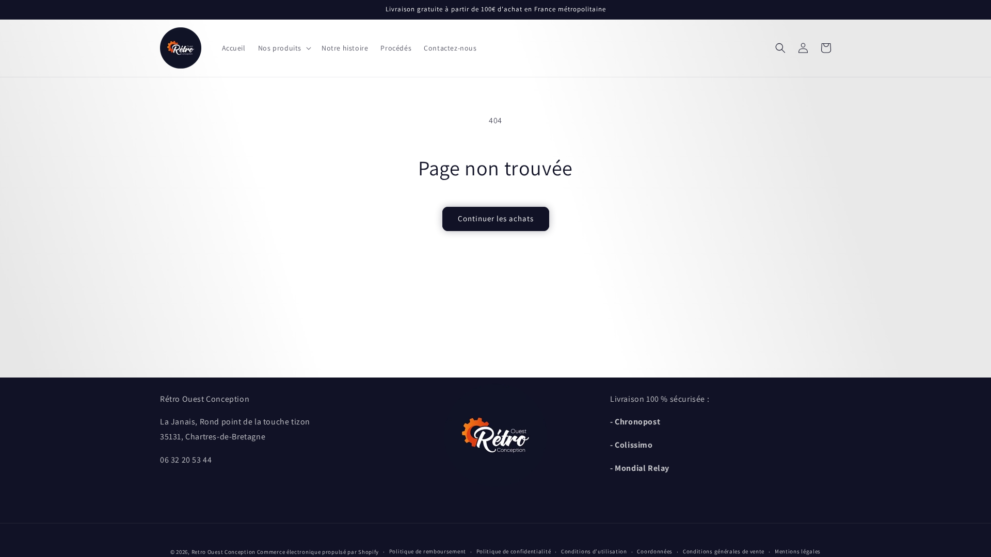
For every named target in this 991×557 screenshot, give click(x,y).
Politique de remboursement (427, 551)
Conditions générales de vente (723, 551)
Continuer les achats (496, 218)
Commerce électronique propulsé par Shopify (318, 551)
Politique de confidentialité (513, 551)
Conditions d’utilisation (594, 551)
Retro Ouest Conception (223, 551)
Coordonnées (655, 551)
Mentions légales (798, 551)
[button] (283, 48)
